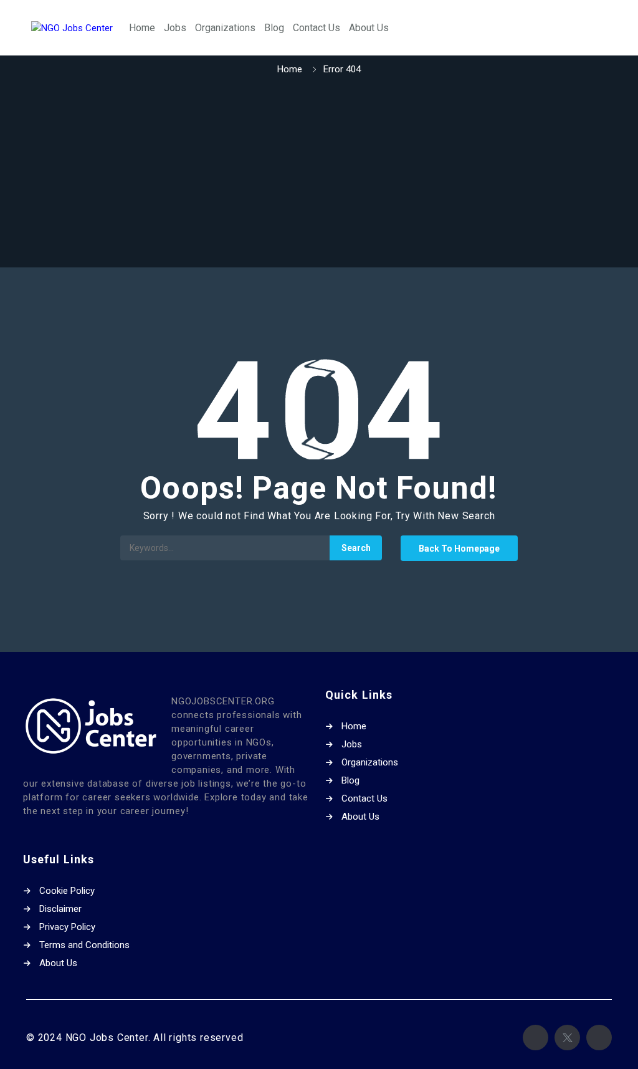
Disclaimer (60, 908)
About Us (369, 28)
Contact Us (316, 28)
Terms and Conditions (84, 945)
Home (142, 28)
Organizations (225, 28)
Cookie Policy (67, 890)
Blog (274, 28)
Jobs (175, 28)
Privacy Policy (67, 926)
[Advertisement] (319, 173)
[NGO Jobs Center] (72, 28)
